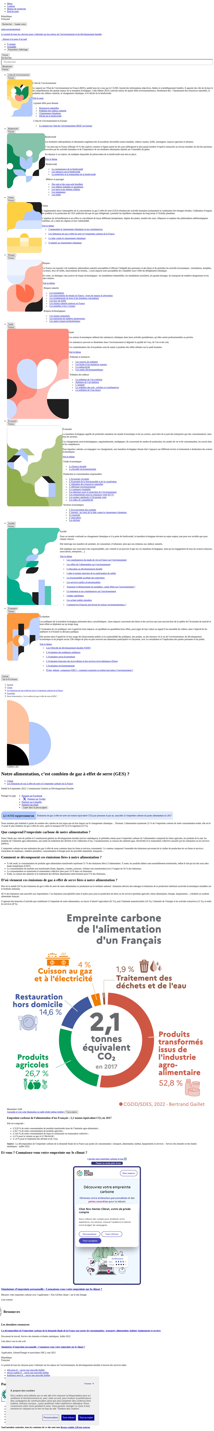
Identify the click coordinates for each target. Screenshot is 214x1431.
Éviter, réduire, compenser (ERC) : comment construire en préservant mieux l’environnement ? (89, 670)
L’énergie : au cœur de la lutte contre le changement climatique (98, 512)
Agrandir (35, 1112)
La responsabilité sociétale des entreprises (86, 578)
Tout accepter (86, 1418)
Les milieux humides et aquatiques (67, 187)
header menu (20, 24)
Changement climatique (50, 113)
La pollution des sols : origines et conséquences (97, 387)
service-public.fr (28, 1372)
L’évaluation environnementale (60, 665)
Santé (10, 324)
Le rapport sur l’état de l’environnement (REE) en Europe (65, 126)
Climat (11, 197)
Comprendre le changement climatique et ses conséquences (75, 229)
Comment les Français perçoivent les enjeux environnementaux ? (96, 604)
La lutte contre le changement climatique (67, 238)
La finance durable (77, 466)
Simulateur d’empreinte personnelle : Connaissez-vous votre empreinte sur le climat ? (51, 1289)
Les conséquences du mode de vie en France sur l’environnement (97, 560)
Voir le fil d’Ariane (9, 679)
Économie (12, 421)
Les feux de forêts (57, 301)
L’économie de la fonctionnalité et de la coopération (93, 481)
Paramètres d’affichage (18, 50)
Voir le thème (51, 159)
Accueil (10, 685)
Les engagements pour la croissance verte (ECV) (91, 495)
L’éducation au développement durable (84, 569)
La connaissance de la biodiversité (67, 169)
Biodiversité (13, 129)
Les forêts (56, 194)
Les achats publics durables (79, 600)
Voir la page (38, 98)
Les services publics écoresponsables (83, 582)
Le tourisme (74, 515)
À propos (11, 44)
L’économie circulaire (79, 479)
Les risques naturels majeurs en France (67, 303)
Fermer (5, 55)
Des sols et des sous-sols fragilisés (67, 184)
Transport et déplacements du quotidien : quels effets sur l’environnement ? (101, 587)
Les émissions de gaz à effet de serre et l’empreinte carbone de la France (81, 234)
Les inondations (56, 293)
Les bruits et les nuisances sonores (91, 364)
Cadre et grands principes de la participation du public (91, 573)
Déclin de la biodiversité (50, 116)
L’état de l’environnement (18, 75)
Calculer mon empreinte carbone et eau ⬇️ (107, 1159)
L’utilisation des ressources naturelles (86, 484)
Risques (11, 255)
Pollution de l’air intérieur (87, 382)
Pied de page (13, 11)
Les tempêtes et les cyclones (62, 306)
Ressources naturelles (49, 108)
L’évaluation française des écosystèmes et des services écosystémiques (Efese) (82, 661)
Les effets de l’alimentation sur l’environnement (88, 564)
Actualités (11, 46)
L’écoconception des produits (82, 510)
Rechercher (7, 24)
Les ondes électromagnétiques (89, 370)
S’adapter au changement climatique (65, 243)
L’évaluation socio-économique (60, 656)
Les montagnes (59, 192)
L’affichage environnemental (82, 487)
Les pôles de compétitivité (81, 500)
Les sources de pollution (87, 362)
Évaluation (12, 608)
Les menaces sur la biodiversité (66, 171)
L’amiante (80, 385)
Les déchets (74, 520)
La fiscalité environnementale (82, 469)
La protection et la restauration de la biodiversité (74, 174)
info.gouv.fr (26, 1370)
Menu (9, 3)
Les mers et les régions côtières (66, 189)
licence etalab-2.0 (75, 1427)
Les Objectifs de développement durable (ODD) (68, 648)
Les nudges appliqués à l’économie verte (87, 497)
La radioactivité (83, 367)
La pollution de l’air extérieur (89, 379)
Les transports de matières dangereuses (67, 318)
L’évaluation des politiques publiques (63, 652)
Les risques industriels (59, 316)
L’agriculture (75, 518)
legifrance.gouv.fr (28, 1375)
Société (11, 523)
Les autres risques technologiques (64, 321)
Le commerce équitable (80, 489)
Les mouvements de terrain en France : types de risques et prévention (81, 295)
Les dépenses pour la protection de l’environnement (92, 492)
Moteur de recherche (16, 9)
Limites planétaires (75, 595)
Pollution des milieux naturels (52, 110)
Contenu (11, 6)
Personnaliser (50, 1418)
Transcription (71, 1112)
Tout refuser (68, 1418)
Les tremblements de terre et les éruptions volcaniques (74, 298)
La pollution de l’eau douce (88, 390)
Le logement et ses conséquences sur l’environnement (91, 591)
